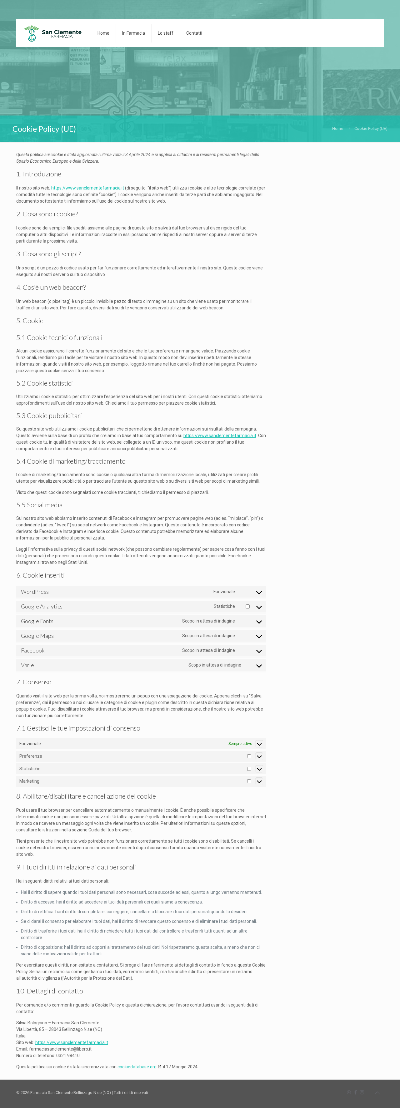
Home (337, 128)
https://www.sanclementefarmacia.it (87, 187)
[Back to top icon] (377, 1093)
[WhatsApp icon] (349, 1092)
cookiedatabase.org (137, 1066)
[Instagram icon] (362, 1092)
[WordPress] (52, 33)
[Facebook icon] (355, 1092)
